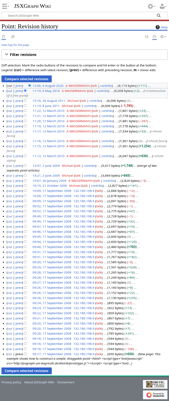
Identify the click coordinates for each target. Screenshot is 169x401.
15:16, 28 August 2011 (49, 101)
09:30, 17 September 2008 (52, 262)
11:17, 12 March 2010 (49, 131)
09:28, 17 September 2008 (52, 272)
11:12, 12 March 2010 (49, 156)
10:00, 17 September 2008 (52, 196)
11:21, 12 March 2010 (49, 116)
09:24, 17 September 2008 (52, 303)
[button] (84, 54)
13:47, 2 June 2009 (46, 165)
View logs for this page (15, 45)
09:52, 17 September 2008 (52, 206)
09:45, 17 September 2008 (52, 236)
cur (10, 91)
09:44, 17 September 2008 (52, 242)
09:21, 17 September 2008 (52, 318)
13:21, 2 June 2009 (46, 175)
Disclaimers (65, 382)
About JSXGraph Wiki (39, 382)
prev (18, 85)
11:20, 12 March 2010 (49, 121)
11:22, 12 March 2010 (49, 111)
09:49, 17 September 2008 (52, 216)
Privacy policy (11, 382)
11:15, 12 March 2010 (49, 146)
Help (164, 27)
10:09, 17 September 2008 (52, 191)
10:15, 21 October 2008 (50, 185)
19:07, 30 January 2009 (49, 180)
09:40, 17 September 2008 (52, 247)
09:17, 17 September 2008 (52, 354)
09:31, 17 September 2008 (52, 252)
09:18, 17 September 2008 (52, 338)
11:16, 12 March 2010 (49, 141)
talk (94, 85)
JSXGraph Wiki (32, 6)
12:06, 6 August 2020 (48, 85)
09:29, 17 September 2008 (52, 267)
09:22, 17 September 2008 (52, 313)
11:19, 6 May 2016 (46, 91)
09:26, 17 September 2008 (52, 287)
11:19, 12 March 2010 (49, 126)
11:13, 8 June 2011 (46, 106)
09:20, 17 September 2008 (52, 323)
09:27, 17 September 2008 (52, 282)
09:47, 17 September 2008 (52, 226)
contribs (106, 85)
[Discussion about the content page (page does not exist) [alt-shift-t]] (13, 37)
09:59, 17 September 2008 (52, 201)
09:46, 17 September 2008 (52, 231)
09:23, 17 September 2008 (52, 308)
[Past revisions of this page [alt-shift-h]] (154, 37)
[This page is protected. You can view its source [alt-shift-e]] (147, 37)
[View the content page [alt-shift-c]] (3, 37)
